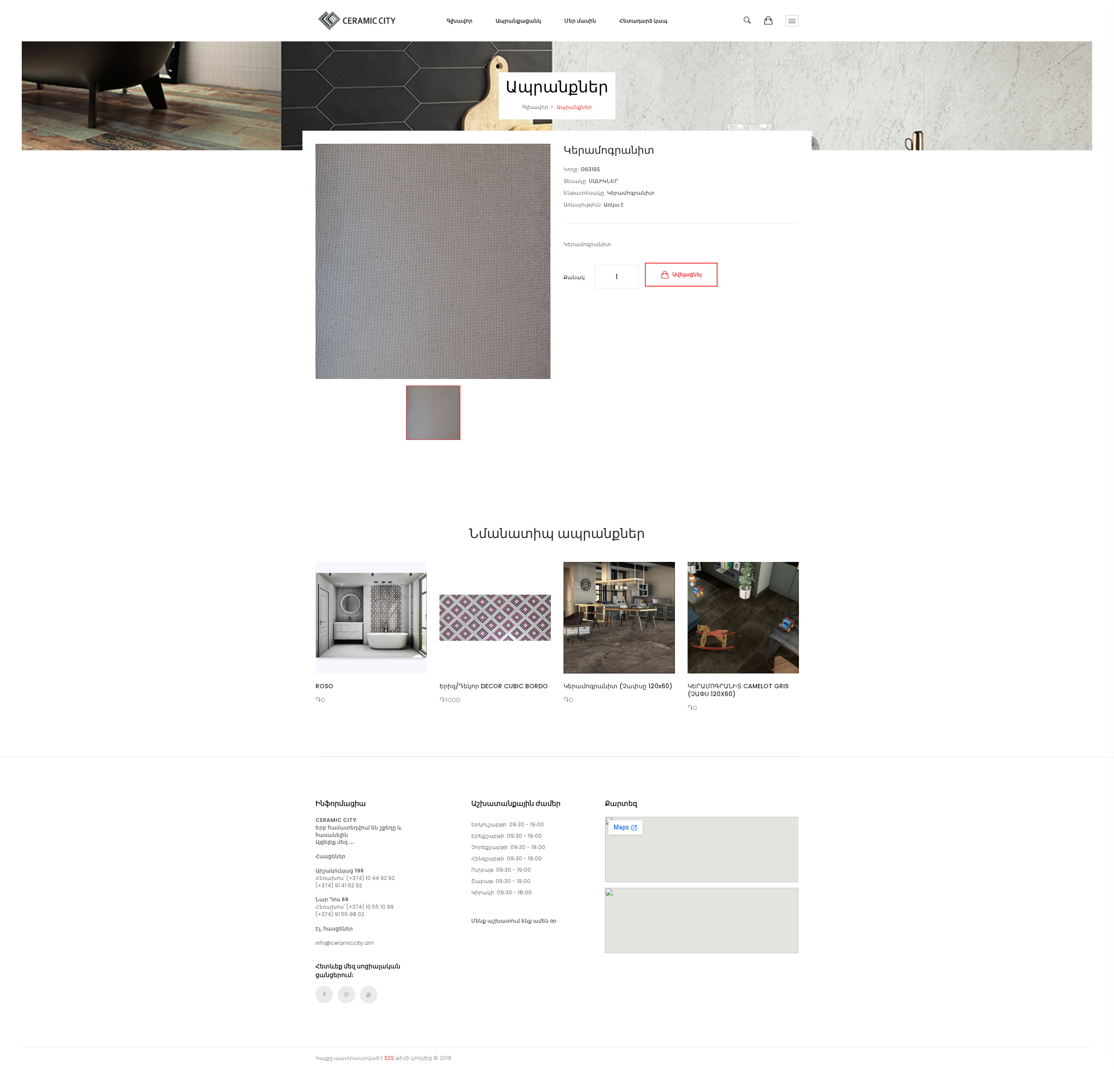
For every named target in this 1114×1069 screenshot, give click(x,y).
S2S (389, 1058)
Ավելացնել (686, 274)
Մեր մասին (580, 20)
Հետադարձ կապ (643, 20)
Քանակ (574, 277)
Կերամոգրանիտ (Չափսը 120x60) (618, 686)
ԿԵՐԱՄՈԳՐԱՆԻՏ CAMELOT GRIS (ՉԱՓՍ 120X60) (738, 690)
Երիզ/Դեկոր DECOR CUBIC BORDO (494, 686)
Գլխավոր (459, 20)
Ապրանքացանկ (518, 20)
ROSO (324, 686)
